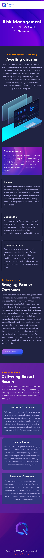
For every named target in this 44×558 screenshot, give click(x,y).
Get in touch (10, 351)
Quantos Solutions (22, 554)
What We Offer (25, 27)
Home (11, 27)
